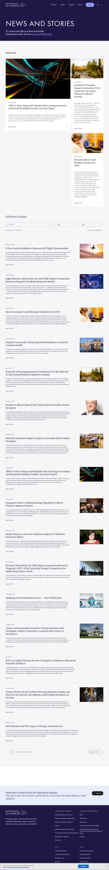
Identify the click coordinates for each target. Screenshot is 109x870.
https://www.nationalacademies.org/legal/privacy (16, 867)
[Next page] (12, 752)
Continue (83, 866)
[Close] (106, 866)
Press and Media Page (41, 34)
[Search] (101, 4)
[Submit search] (51, 224)
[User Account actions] (97, 4)
